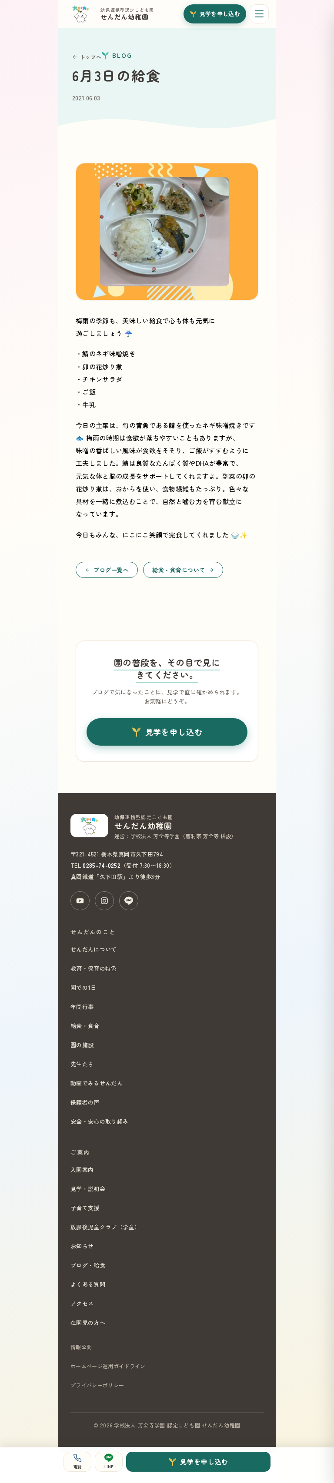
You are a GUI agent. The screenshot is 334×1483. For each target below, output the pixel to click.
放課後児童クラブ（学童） (105, 1227)
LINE (109, 1466)
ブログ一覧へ (111, 570)
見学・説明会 (87, 1188)
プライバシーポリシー (97, 1385)
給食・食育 (85, 1026)
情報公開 (81, 1346)
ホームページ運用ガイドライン (107, 1366)
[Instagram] (104, 900)
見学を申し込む (220, 14)
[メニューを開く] (259, 13)
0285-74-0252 (101, 865)
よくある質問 (87, 1284)
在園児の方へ (87, 1322)
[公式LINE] (128, 900)
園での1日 (83, 987)
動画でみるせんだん (96, 1083)
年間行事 (82, 1006)
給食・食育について (178, 570)
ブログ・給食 (87, 1265)
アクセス (82, 1303)
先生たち (82, 1064)
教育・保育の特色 (93, 968)
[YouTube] (80, 900)
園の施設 (82, 1045)
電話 (77, 1466)
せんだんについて (93, 949)
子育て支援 (85, 1208)
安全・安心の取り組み (99, 1121)
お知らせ (82, 1246)
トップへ (90, 56)
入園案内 (82, 1169)
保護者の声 (85, 1102)
